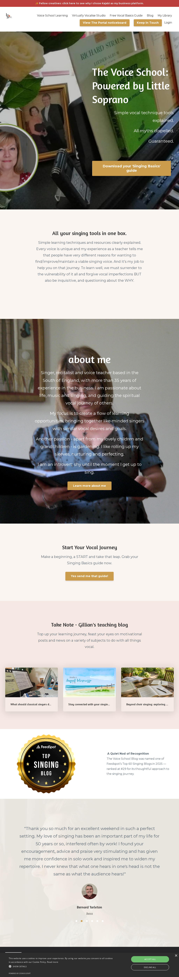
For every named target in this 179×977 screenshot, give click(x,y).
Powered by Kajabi (161, 917)
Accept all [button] (150, 959)
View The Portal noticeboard (104, 22)
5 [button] (97, 883)
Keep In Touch (148, 22)
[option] (89, 848)
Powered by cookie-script (20, 973)
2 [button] (82, 883)
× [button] (176, 955)
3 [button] (87, 883)
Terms (125, 917)
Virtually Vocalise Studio (89, 15)
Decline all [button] (150, 967)
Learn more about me (89, 485)
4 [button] (92, 883)
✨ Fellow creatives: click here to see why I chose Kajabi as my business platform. (89, 3)
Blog (150, 15)
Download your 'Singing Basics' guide (131, 168)
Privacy (139, 917)
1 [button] (76, 883)
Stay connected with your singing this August (96, 704)
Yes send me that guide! (89, 576)
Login (168, 22)
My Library (165, 15)
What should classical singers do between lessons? (41, 704)
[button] (61, 966)
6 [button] (102, 883)
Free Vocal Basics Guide (126, 15)
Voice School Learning (52, 15)
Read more (52, 962)
